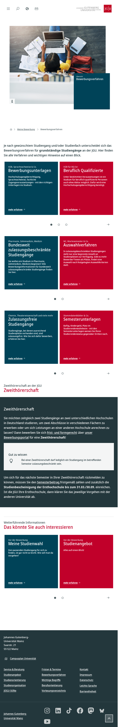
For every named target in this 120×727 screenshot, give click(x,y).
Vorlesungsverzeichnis (54, 690)
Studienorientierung (15, 680)
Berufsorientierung (52, 685)
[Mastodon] (91, 710)
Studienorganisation (15, 685)
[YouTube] (47, 721)
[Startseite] (11, 129)
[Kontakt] (36, 8)
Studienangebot (12, 674)
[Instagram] (47, 710)
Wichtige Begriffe (51, 680)
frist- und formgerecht (62, 432)
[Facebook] (80, 710)
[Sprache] (27, 8)
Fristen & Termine (51, 669)
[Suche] (17, 8)
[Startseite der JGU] (94, 8)
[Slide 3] (66, 224)
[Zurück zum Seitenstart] (109, 718)
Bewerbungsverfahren (51, 129)
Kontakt (84, 669)
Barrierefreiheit (88, 691)
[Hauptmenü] (8, 8)
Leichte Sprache (88, 685)
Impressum (86, 674)
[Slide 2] (59, 224)
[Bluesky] (102, 710)
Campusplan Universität (23, 658)
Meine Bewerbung (26, 129)
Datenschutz (86, 680)
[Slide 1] (51, 224)
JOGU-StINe (10, 690)
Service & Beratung (14, 669)
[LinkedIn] (58, 710)
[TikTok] (69, 710)
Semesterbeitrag (48, 482)
